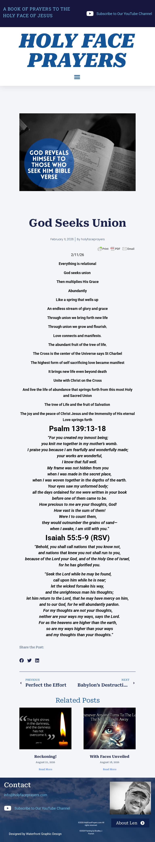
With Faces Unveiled (109, 756)
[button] (77, 77)
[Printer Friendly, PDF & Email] (116, 249)
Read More (45, 769)
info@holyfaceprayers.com (25, 795)
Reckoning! (45, 756)
